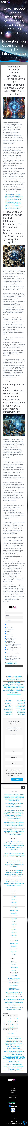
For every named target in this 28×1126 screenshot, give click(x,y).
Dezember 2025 (14, 907)
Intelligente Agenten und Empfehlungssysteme (11, 639)
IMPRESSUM (13, 1090)
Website (14, 763)
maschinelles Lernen (9, 687)
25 (17, 1027)
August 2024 (14, 951)
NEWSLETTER (13, 1095)
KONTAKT (13, 1092)
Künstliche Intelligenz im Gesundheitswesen (11, 650)
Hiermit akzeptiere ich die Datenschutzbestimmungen (11, 663)
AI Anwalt (14, 964)
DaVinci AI (9, 631)
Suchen (23, 787)
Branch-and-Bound (8, 1043)
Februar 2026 (14, 902)
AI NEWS (13, 1088)
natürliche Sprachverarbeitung (10, 1063)
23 (12, 1027)
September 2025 (14, 916)
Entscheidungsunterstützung (9, 1049)
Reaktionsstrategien (16, 689)
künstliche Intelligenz (14, 1054)
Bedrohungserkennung (8, 681)
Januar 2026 (14, 905)
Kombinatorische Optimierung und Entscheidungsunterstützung (13, 645)
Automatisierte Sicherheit (10, 1040)
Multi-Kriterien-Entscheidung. (14, 1061)
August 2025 (14, 918)
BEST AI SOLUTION (19, 1123)
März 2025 (14, 932)
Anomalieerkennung (10, 677)
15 (10, 1024)
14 (8, 1024)
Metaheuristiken (19, 1059)
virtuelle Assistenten (20, 1071)
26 (3, 1030)
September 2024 (14, 949)
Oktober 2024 (14, 946)
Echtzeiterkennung (8, 684)
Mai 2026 (14, 894)
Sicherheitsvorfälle (14, 692)
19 (3, 1027)
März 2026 (14, 899)
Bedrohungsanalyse (16, 679)
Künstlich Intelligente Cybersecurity (14, 647)
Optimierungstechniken (8, 1066)
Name (14, 751)
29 (10, 1030)
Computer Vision (10, 629)
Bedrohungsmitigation (19, 681)
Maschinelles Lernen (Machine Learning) (12, 653)
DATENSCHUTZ (13, 1097)
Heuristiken (6, 1051)
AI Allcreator (9, 624)
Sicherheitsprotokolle (19, 690)
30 (12, 1030)
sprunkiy (8, 842)
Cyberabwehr (10, 682)
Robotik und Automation (12, 656)
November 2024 (14, 943)
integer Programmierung (12, 1051)
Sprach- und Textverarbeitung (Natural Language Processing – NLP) (13, 659)
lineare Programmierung (20, 1056)
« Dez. (9, 1033)
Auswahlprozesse (18, 1038)
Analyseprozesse (19, 1036)
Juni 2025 (14, 924)
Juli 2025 (14, 921)
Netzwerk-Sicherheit (19, 687)
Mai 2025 (14, 927)
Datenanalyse (8, 1045)
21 (8, 1027)
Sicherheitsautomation (8, 690)
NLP (21, 1064)
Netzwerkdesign (8, 1064)
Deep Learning (10, 636)
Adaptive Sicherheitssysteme (15, 676)
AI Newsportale (10, 627)
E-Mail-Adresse (8, 620)
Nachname (7, 615)
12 (3, 1024)
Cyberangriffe (17, 682)
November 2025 (14, 910)
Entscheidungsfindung (13, 1048)
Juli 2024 (14, 954)
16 (12, 1024)
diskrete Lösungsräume (10, 1046)
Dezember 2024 (14, 940)
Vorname (7, 611)
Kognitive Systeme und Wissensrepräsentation (10, 642)
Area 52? (10, 861)
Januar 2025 (14, 938)
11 (17, 1021)
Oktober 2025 (14, 913)
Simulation (17, 1069)
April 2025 (14, 929)
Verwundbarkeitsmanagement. (14, 694)
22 (10, 1027)
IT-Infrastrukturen (18, 684)
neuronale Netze (16, 1064)
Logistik (4, 1058)
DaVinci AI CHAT (10, 633)
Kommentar (14, 734)
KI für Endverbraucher (14, 982)
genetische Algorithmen (19, 1049)
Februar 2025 (14, 935)
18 (17, 1024)
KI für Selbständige (14, 985)
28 (8, 1030)
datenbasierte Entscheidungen (18, 1044)
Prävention (8, 689)
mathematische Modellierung (11, 1059)
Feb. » (12, 1033)
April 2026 (14, 896)
